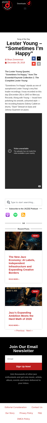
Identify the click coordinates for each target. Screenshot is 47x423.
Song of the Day (23, 39)
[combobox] (23, 202)
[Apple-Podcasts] (9, 215)
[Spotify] (17, 215)
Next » (29, 330)
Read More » (14, 279)
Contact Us (37, 407)
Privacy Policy (26, 413)
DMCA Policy (23, 419)
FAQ (40, 413)
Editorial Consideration (16, 407)
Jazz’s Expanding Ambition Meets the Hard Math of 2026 (21, 315)
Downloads (21, 4)
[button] (25, 8)
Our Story (10, 413)
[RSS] (24, 215)
